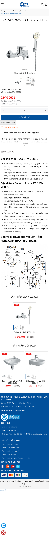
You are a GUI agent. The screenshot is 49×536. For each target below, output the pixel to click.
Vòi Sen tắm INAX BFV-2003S (24, 332)
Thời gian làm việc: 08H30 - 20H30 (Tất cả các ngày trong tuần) (24, 435)
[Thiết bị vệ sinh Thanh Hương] (24, 4)
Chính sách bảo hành (10, 444)
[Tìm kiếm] (42, 4)
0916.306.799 (28, 407)
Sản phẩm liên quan (25, 345)
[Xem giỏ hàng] (46, 4)
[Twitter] (7, 466)
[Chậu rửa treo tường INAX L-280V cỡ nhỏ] (12, 362)
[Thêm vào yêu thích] (10, 127)
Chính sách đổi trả (9, 455)
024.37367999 (16, 407)
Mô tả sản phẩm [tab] (7, 152)
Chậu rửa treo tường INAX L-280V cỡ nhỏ (12, 382)
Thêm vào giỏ (24, 117)
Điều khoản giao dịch (10, 430)
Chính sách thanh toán (10, 448)
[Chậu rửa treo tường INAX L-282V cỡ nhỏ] (36, 362)
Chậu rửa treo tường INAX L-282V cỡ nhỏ (36, 382)
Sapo (29, 486)
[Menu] (2, 4)
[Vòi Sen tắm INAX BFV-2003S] (24, 313)
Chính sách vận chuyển (10, 451)
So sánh (3, 490)
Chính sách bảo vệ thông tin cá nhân (16, 458)
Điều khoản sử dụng (9, 427)
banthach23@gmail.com (15, 410)
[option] (24, 47)
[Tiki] (18, 466)
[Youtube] (13, 466)
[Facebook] (2, 466)
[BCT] (10, 417)
